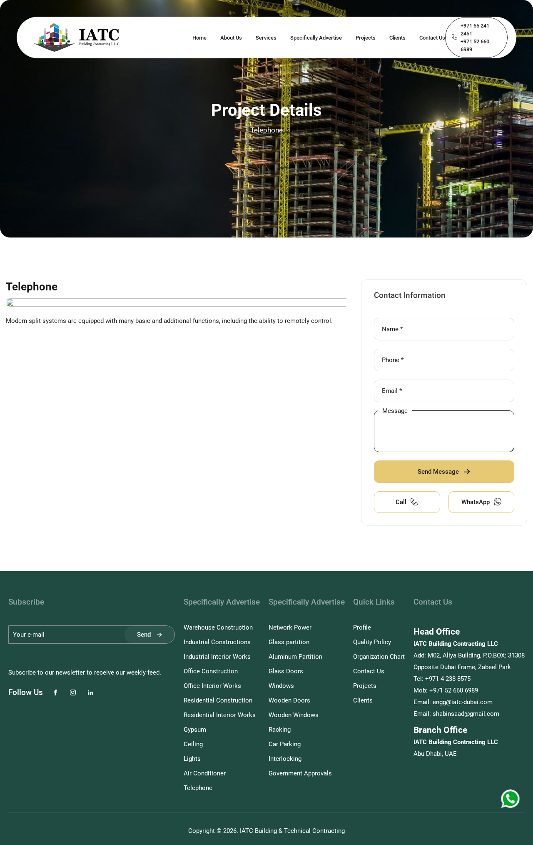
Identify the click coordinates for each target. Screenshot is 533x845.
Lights (192, 758)
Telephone (198, 788)
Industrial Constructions (217, 642)
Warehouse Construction (218, 627)
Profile (362, 627)
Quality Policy (372, 642)
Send (144, 634)
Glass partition (289, 642)
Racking (280, 729)
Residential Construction (218, 700)
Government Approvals (300, 773)
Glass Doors (286, 671)
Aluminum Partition (295, 656)
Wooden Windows (294, 715)
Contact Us (432, 38)
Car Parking (285, 744)
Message (395, 410)
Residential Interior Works (220, 715)
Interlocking (285, 758)
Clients (397, 38)
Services (266, 38)
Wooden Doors (289, 700)
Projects (366, 38)
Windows (281, 686)
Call (401, 502)
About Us (231, 38)
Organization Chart (379, 656)
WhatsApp (475, 502)
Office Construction (211, 671)
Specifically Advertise (316, 38)
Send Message (438, 471)
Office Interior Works (212, 686)
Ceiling (193, 744)
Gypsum (195, 729)
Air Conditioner (205, 773)
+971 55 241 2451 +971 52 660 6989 (475, 37)
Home (199, 38)
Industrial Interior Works (217, 656)
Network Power (290, 627)
